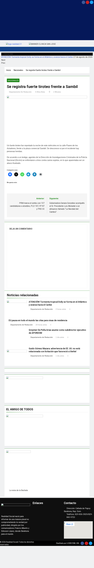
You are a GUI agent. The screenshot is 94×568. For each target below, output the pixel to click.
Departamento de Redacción (20, 92)
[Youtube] (87, 2)
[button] (35, 2)
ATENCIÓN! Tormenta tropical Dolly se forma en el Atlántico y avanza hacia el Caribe (37, 57)
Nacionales (13, 80)
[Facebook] (83, 2)
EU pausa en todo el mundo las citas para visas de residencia (38, 320)
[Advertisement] (47, 23)
